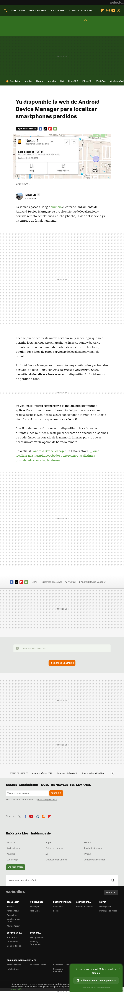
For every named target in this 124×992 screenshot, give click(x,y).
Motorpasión (105, 906)
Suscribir (56, 793)
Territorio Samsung (93, 848)
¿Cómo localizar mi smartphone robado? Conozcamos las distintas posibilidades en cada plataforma (57, 455)
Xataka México (14, 964)
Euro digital (15, 80)
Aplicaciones (13, 848)
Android (72, 581)
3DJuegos (34, 906)
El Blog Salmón (37, 937)
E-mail (55, 128)
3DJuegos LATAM (38, 964)
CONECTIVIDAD (17, 10)
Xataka (10, 906)
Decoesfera (12, 941)
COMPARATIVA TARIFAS (80, 10)
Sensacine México (62, 964)
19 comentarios (28, 128)
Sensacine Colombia (58, 970)
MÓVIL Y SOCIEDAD (37, 10)
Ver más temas (15, 867)
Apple (48, 842)
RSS (43, 815)
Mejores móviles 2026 (42, 773)
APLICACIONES (58, 10)
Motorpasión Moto (108, 910)
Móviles (28, 80)
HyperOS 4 (73, 80)
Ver (63, 662)
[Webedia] (117, 2)
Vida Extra (35, 910)
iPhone (87, 853)
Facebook (40, 128)
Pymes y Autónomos (35, 942)
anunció (56, 207)
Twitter (118, 10)
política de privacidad (47, 799)
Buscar (113, 880)
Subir (109, 892)
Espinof (56, 910)
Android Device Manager (49, 451)
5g (47, 853)
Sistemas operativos (52, 581)
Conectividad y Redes (94, 859)
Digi (62, 80)
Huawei (39, 80)
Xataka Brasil (13, 968)
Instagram (108, 10)
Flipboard (102, 10)
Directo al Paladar (84, 906)
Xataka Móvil (13, 910)
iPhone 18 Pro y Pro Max (93, 773)
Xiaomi (87, 842)
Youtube (113, 10)
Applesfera (12, 914)
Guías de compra (54, 848)
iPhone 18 (86, 80)
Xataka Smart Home (13, 920)
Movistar (52, 80)
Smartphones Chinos (56, 859)
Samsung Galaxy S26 (67, 773)
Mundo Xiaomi (13, 925)
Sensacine (58, 906)
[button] (32, 194)
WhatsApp (101, 80)
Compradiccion (14, 945)
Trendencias (13, 937)
